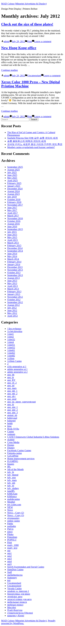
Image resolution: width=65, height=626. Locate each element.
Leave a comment (42, 41)
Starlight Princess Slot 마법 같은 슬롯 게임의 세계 (32, 138)
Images (10, 464)
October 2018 (13, 199)
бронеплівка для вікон (18, 594)
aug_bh (10, 374)
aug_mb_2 (12, 393)
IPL (9, 466)
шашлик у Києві (15, 615)
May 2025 (12, 178)
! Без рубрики (14, 328)
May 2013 (12, 283)
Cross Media (13, 442)
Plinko (10, 534)
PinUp (10, 529)
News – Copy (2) (15, 512)
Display (11, 447)
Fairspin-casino (14, 453)
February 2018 (14, 202)
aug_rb (10, 404)
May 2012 (12, 313)
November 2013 (15, 270)
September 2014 (15, 251)
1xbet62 (11, 353)
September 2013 (15, 275)
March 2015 (13, 242)
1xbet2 (10, 336)
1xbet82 (11, 355)
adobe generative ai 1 (17, 369)
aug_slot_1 (12, 407)
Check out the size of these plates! (27, 24)
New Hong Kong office (18, 48)
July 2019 (12, 196)
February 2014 (14, 261)
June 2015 (12, 234)
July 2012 (12, 307)
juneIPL (11, 491)
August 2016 (13, 224)
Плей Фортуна (14, 610)
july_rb (10, 485)
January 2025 (13, 186)
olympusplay (13, 518)
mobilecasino (13, 499)
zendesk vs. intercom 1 (18, 591)
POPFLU (11, 539)
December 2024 (15, 188)
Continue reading (9, 70)
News (10, 510)
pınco (10, 531)
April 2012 (12, 316)
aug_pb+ (11, 396)
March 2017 (13, 215)
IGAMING (12, 461)
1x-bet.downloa (14, 331)
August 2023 (13, 194)
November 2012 (15, 297)
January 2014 (13, 264)
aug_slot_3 (12, 412)
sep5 (9, 564)
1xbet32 (11, 339)
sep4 (9, 561)
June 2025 (12, 175)
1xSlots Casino (14, 361)
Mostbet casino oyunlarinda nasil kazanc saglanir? (31, 147)
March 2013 (13, 289)
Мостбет (11, 607)
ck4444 (10, 439)
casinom (11, 434)
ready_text (12, 548)
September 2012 (15, 302)
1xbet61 (11, 350)
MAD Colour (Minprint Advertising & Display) (24, 3)
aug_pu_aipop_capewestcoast (21, 401)
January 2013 (13, 294)
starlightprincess (15, 575)
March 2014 (13, 259)
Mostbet (11, 502)
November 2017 (15, 205)
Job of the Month (15, 469)
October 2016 (13, 221)
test (8, 580)
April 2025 (12, 180)
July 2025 (12, 172)
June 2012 (12, 310)
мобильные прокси (17, 602)
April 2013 (12, 286)
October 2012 (13, 299)
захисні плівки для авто (19, 599)
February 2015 (14, 245)
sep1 (9, 553)
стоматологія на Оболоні (20, 613)
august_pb (12, 415)
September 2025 (15, 167)
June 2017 (12, 207)
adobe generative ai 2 (17, 372)
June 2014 (12, 253)
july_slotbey (13, 488)
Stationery (12, 577)
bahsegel (11, 420)
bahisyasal (12, 418)
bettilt (10, 423)
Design (10, 445)
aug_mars (11, 388)
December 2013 (15, 267)
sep (8, 550)
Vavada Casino (14, 588)
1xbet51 (11, 345)
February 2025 (14, 183)
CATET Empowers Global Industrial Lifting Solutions (33, 437)
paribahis (11, 526)
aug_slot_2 (12, 410)
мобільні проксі (15, 604)
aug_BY (11, 380)
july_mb (11, 483)
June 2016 (12, 226)
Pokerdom (12, 537)
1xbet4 (10, 342)
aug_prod (11, 399)
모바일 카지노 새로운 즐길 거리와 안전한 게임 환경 (34, 144)
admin (7, 41)
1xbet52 (11, 347)
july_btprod (12, 475)
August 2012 (13, 305)
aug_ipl (10, 385)
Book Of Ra (13, 429)
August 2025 (13, 169)
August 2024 (13, 191)
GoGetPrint (12, 456)
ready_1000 (13, 545)
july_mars (12, 480)
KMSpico (12, 496)
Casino (10, 431)
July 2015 (12, 232)
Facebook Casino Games (19, 450)
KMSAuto (12, 493)
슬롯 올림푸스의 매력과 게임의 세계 (26, 141)
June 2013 (12, 280)
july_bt (10, 472)
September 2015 (15, 229)
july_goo (11, 477)
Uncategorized (14, 585)
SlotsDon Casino (15, 569)
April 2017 (12, 213)
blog (9, 426)
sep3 (9, 558)
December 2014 (15, 248)
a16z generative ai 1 (16, 366)
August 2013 (13, 278)
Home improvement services (20, 458)
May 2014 (12, 256)
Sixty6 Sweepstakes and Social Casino (25, 567)
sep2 (9, 556)
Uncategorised (34, 75)
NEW (10, 507)
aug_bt (10, 377)
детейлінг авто (14, 596)
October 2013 (13, 272)
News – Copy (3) (15, 515)
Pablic (10, 523)
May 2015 (12, 237)
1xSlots (10, 358)
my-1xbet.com (14, 504)
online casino (13, 521)
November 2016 (15, 218)
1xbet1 (10, 334)
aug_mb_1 (12, 391)
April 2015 (12, 240)
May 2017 (12, 210)
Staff (9, 572)
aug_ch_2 (12, 382)
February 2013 (14, 291)
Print (29, 41)
